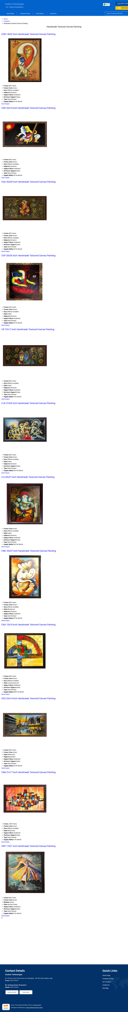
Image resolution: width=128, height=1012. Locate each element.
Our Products (40, 13)
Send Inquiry (5, 104)
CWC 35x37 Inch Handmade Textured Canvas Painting (28, 551)
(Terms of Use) (37, 1005)
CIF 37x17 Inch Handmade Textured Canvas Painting (27, 329)
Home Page (10, 13)
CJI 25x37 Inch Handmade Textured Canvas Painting (27, 477)
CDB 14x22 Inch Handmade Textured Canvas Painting (28, 34)
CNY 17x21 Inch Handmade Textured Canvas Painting (28, 846)
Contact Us (53, 13)
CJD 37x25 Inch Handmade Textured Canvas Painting (28, 403)
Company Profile (25, 13)
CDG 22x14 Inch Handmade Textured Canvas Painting (28, 698)
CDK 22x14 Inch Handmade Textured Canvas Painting (28, 108)
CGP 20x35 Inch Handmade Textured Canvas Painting (28, 255)
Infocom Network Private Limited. (34, 1007)
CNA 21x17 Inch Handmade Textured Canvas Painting (28, 772)
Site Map (105, 988)
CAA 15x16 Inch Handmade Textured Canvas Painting (28, 624)
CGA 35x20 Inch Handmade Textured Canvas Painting (28, 182)
